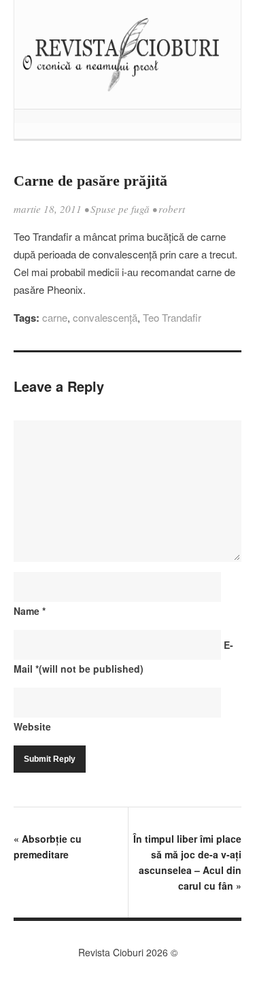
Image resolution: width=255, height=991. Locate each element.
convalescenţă (105, 317)
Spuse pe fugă (120, 209)
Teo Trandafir (172, 317)
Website (32, 726)
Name (30, 611)
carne (54, 317)
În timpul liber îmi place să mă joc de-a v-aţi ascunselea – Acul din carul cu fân (187, 862)
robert (171, 209)
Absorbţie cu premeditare (48, 846)
